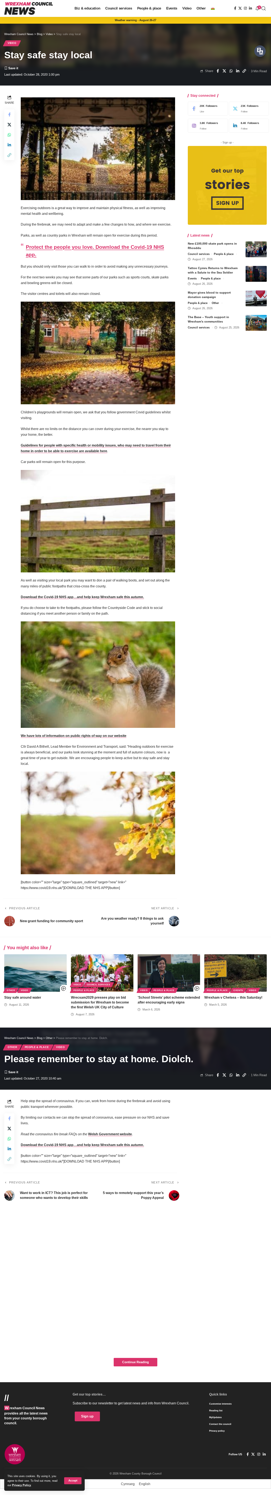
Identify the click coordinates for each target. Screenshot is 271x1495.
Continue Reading (135, 1362)
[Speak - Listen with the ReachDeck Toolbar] (260, 51)
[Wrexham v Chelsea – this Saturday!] (235, 973)
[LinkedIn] (250, 8)
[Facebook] (235, 8)
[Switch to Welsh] (212, 8)
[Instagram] (245, 8)
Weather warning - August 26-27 (135, 20)
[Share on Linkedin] (238, 71)
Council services (199, 254)
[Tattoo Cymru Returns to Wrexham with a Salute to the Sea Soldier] (256, 274)
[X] (240, 8)
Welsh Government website (110, 1134)
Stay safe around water (22, 997)
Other (215, 303)
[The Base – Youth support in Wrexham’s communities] (256, 323)
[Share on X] (224, 71)
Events (192, 278)
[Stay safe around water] (35, 973)
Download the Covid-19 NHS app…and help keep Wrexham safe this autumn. (82, 597)
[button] (73, 1480)
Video (12, 43)
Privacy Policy (21, 1485)
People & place (224, 254)
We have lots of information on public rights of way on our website (73, 736)
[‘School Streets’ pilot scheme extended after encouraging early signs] (169, 973)
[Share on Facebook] (218, 71)
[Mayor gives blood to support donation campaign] (256, 298)
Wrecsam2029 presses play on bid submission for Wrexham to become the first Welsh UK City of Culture (100, 1002)
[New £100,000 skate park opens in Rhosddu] (256, 249)
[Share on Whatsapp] (231, 71)
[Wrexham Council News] (28, 8)
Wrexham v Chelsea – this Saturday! (233, 997)
